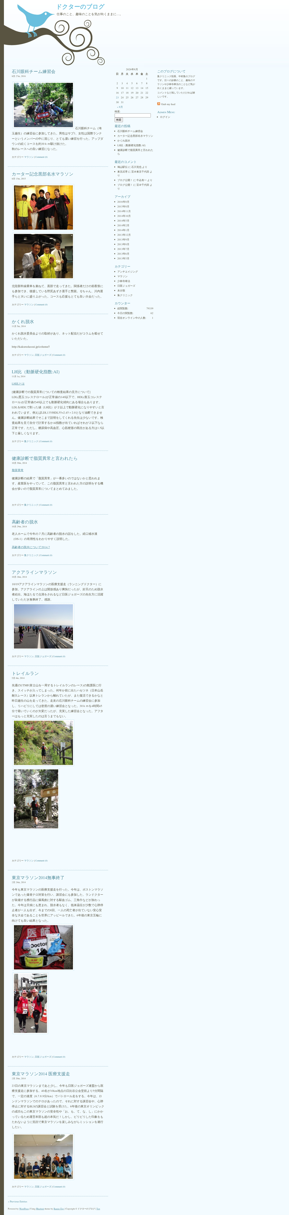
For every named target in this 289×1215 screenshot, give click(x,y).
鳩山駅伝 (122, 167)
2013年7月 (123, 249)
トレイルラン (25, 673)
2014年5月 (123, 220)
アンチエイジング (127, 271)
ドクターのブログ (80, 6)
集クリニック (31, 441)
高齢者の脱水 (25, 522)
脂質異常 (18, 470)
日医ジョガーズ (43, 354)
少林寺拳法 (123, 281)
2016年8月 (123, 201)
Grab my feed (168, 104)
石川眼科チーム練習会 (33, 71)
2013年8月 (123, 244)
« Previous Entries (17, 1201)
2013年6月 (123, 253)
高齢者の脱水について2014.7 (31, 547)
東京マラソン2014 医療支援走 (41, 1073)
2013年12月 (124, 235)
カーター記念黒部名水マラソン (43, 174)
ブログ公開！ (125, 180)
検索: (118, 111)
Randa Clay (59, 1208)
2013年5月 (123, 258)
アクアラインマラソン (34, 572)
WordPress (24, 1208)
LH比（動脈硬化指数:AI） (37, 371)
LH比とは (18, 383)
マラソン (29, 156)
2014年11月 (124, 211)
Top (98, 1208)
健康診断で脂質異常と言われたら (45, 458)
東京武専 (122, 171)
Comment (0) (41, 156)
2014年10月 (124, 216)
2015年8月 (123, 206)
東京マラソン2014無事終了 (38, 877)
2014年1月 (123, 230)
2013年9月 (123, 239)
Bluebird (40, 1208)
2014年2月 (123, 225)
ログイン (165, 117)
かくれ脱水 (23, 321)
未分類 (121, 290)
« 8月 (120, 107)
